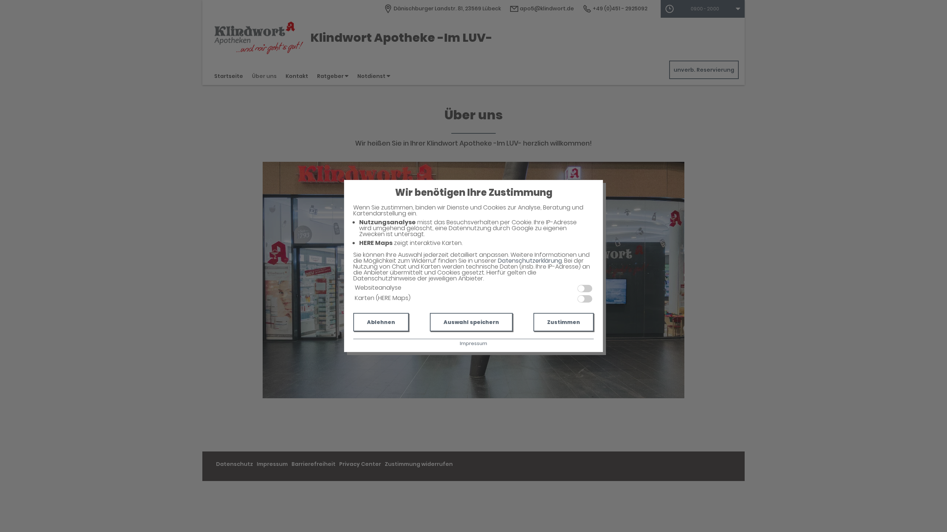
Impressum (473, 343)
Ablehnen (381, 322)
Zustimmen (563, 322)
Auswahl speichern (471, 322)
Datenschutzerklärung (530, 260)
